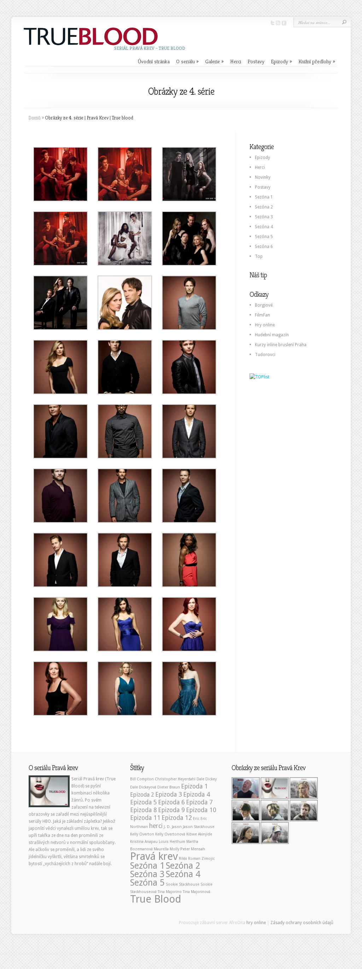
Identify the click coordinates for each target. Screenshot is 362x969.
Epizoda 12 (177, 817)
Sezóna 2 (264, 207)
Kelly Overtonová (170, 834)
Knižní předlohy (316, 61)
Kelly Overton (142, 834)
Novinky (262, 177)
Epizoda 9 (171, 810)
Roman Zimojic (201, 858)
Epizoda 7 (199, 802)
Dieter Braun (168, 787)
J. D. (167, 827)
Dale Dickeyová (143, 787)
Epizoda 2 (142, 794)
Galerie (214, 61)
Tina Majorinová (196, 892)
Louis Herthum (172, 841)
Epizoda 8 (143, 810)
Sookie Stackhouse (182, 884)
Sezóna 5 (264, 236)
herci (156, 825)
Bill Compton (142, 779)
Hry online (265, 325)
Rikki (183, 858)
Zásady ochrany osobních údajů (301, 922)
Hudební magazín (272, 334)
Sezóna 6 (264, 246)
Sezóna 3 (264, 216)
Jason (177, 827)
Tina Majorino (170, 892)
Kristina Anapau (144, 841)
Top (259, 256)
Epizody (281, 61)
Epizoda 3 (168, 794)
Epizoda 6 (171, 802)
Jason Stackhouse (198, 827)
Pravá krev (154, 856)
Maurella (161, 849)
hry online (256, 922)
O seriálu (187, 61)
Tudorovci (265, 354)
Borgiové (264, 305)
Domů (34, 117)
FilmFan (262, 315)
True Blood (155, 899)
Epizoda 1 (194, 786)
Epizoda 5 (143, 802)
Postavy (255, 61)
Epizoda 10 (201, 810)
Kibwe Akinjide (199, 834)
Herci (235, 61)
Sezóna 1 (264, 197)
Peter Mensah (192, 849)
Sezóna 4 (264, 226)
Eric (196, 818)
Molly (174, 849)
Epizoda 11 (145, 817)
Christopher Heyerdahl (175, 779)
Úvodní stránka (154, 61)
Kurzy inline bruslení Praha (280, 344)
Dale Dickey (207, 779)
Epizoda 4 (196, 794)
